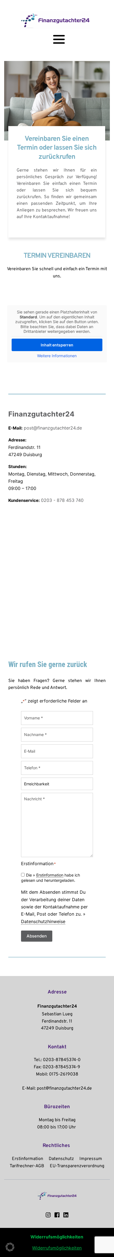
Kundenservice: (24, 500)
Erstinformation (49, 875)
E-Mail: (15, 428)
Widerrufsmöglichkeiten (57, 1248)
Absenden (37, 936)
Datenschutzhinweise (43, 921)
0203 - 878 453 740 (62, 500)
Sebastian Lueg (57, 1014)
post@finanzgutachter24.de (53, 428)
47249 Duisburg (57, 1028)
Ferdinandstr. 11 (57, 1021)
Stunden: (17, 466)
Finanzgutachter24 (41, 414)
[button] (10, 1247)
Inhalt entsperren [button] (57, 345)
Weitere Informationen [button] (57, 355)
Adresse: (17, 440)
